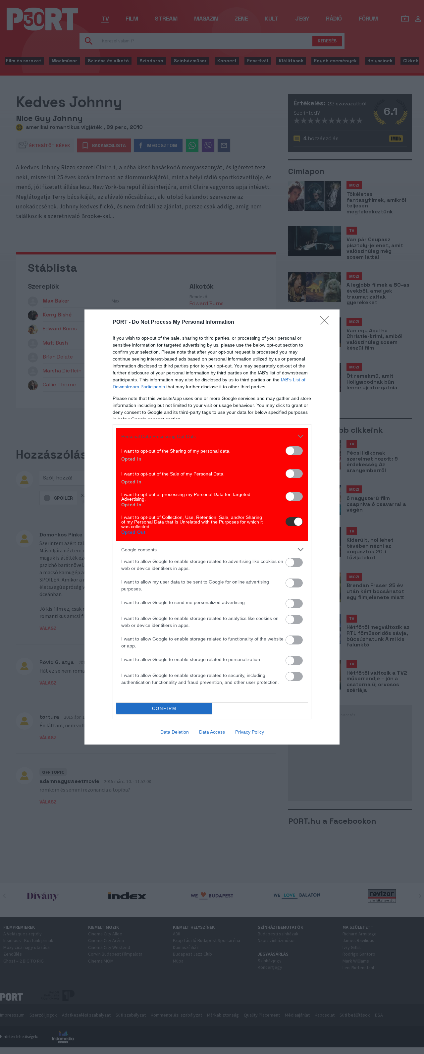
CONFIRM (164, 708)
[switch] (294, 450)
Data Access (212, 732)
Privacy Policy (249, 732)
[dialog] (212, 527)
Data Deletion (174, 732)
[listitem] (212, 436)
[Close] (326, 322)
